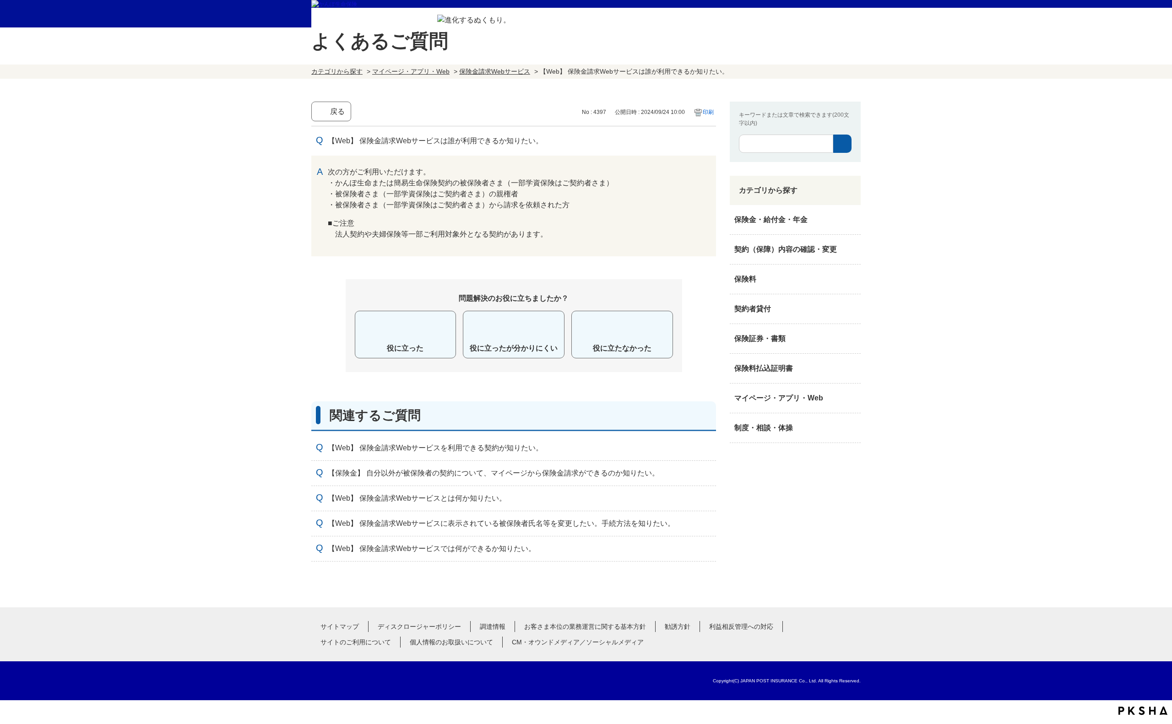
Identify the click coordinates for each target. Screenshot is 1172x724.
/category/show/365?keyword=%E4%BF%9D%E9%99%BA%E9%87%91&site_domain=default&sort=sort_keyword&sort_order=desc (851, 368)
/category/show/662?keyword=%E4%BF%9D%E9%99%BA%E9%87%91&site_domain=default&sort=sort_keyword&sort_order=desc (851, 309)
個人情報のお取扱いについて (451, 642)
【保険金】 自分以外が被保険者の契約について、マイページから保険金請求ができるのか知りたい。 (493, 473)
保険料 (745, 279)
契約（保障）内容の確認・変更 (785, 249)
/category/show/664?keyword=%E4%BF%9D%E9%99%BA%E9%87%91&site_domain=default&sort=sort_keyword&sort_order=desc (851, 428)
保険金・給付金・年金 (771, 219)
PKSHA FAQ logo (1142, 711)
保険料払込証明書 (763, 368)
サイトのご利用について (355, 642)
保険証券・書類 (760, 338)
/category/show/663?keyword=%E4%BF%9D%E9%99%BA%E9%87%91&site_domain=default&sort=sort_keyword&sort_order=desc (851, 338)
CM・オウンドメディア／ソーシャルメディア (578, 642)
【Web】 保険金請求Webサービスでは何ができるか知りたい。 (432, 548)
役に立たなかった (622, 348)
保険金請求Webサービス (494, 71)
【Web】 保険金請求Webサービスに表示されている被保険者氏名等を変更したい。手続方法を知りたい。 (501, 523)
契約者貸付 (752, 309)
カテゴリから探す (337, 71)
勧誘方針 (677, 626)
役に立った (405, 348)
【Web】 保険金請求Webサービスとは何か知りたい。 (417, 498)
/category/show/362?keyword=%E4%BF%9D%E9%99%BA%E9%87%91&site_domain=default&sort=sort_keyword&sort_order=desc (851, 219)
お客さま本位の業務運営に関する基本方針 (585, 626)
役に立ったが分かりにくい (514, 348)
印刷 (708, 112)
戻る (337, 111)
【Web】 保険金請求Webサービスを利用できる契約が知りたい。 (435, 448)
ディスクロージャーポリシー (419, 626)
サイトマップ (339, 626)
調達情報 (492, 626)
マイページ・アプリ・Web (411, 71)
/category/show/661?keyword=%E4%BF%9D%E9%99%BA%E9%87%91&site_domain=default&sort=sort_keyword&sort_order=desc (851, 279)
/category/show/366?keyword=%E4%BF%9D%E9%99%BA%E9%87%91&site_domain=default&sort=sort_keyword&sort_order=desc (851, 398)
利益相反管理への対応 (741, 626)
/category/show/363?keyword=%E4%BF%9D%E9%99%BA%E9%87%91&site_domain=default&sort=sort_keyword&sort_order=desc (851, 249)
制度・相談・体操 (763, 428)
